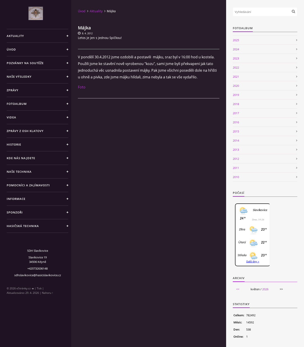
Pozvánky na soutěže (25, 63)
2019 (236, 95)
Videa (11, 117)
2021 (236, 77)
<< (237, 289)
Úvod (11, 49)
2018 (236, 104)
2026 (265, 289)
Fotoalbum (17, 104)
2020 (236, 86)
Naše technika (19, 172)
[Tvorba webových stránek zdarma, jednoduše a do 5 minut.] (32, 288)
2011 (236, 168)
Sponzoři (15, 212)
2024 (236, 49)
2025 (236, 40)
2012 (236, 159)
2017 (236, 113)
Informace (16, 199)
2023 (236, 58)
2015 (236, 131)
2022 (236, 67)
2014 (236, 140)
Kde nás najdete (21, 158)
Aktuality (15, 36)
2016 (236, 122)
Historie (14, 144)
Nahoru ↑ (47, 293)
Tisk (39, 288)
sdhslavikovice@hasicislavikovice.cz (37, 275)
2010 (236, 177)
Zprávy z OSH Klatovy (25, 131)
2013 (236, 150)
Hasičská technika (23, 226)
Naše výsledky (19, 77)
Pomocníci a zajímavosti (28, 185)
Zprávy (12, 90)
